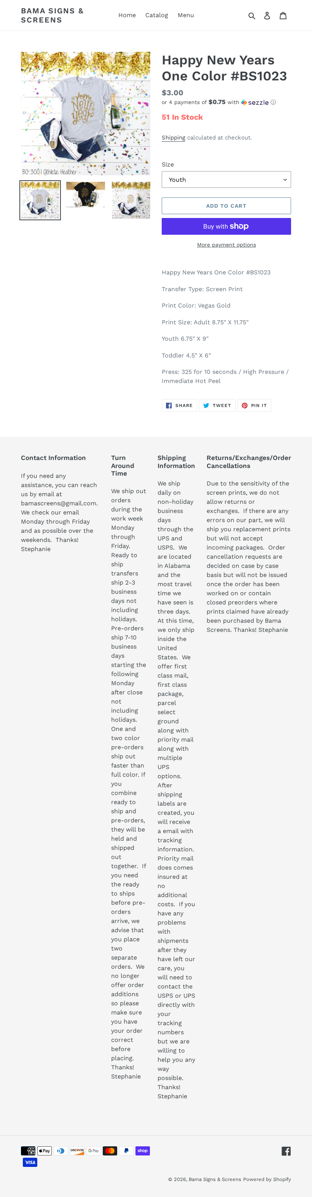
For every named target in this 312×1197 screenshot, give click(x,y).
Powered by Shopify (267, 1179)
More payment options (226, 245)
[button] (219, 102)
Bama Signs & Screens (52, 15)
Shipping (173, 137)
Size (168, 164)
